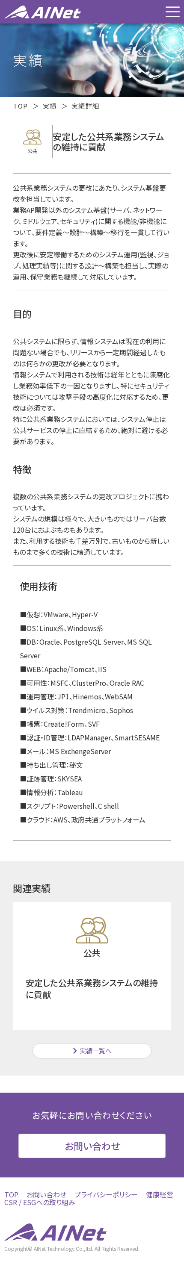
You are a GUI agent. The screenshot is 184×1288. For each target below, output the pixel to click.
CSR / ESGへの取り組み (39, 1202)
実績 (50, 105)
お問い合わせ (92, 1145)
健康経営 (159, 1194)
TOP (20, 105)
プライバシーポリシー (106, 1194)
